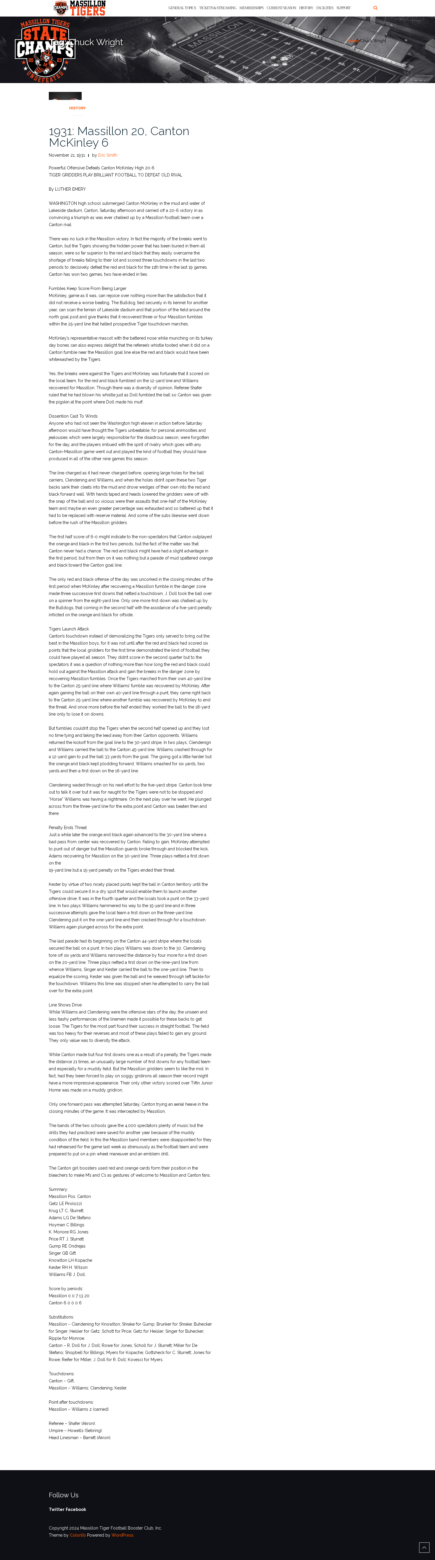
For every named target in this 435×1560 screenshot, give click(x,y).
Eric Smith (107, 155)
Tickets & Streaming (217, 8)
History (306, 8)
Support (343, 8)
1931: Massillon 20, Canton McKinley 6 (119, 136)
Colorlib (78, 1535)
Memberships (251, 8)
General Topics (182, 8)
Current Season (281, 8)
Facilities (324, 8)
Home (353, 40)
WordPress (122, 1535)
